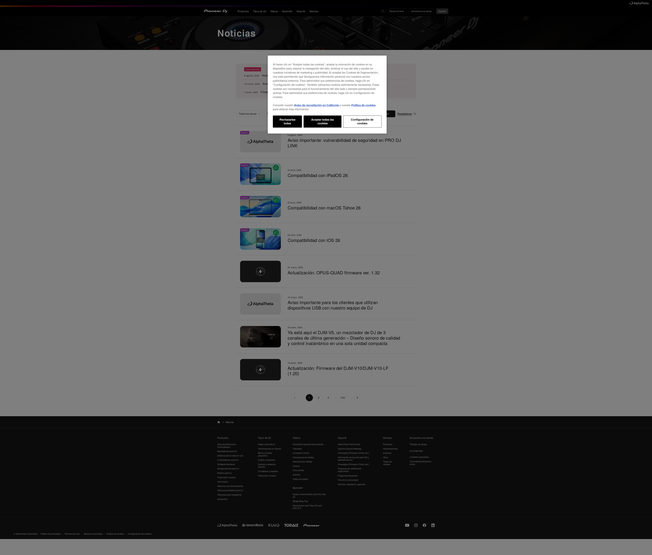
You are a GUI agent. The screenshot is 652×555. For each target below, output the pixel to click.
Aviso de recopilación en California (316, 105)
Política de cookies (363, 105)
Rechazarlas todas (287, 121)
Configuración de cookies (362, 121)
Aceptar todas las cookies (322, 121)
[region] (327, 95)
